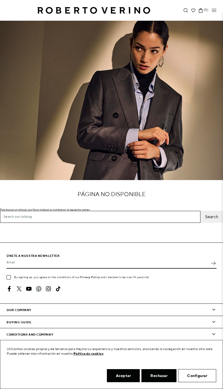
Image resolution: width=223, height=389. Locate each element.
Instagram (48, 288)
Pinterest (38, 288)
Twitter (19, 288)
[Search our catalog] (186, 10)
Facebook (9, 288)
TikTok (58, 288)
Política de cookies (88, 353)
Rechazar (159, 375)
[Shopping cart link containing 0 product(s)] (201, 10)
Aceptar (123, 375)
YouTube (29, 288)
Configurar (197, 375)
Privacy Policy (90, 277)
